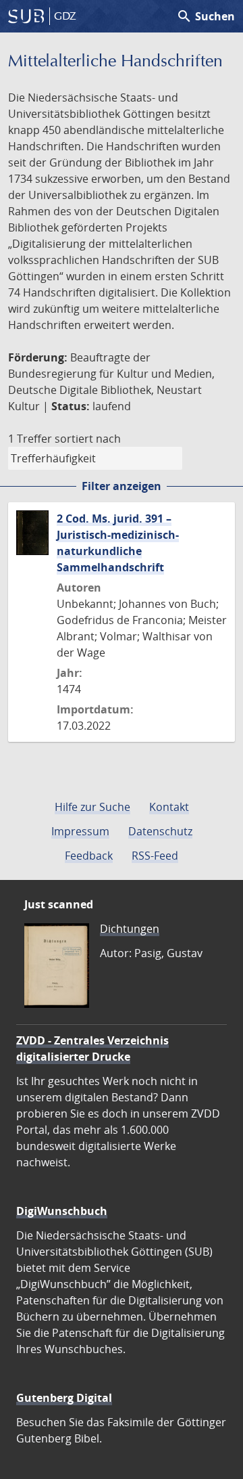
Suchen (205, 16)
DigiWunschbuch (61, 1211)
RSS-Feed (155, 855)
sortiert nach (88, 438)
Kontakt (169, 806)
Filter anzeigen (121, 486)
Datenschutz (160, 831)
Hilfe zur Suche (92, 806)
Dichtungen (129, 928)
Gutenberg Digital (64, 1397)
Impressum (80, 831)
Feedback (89, 855)
